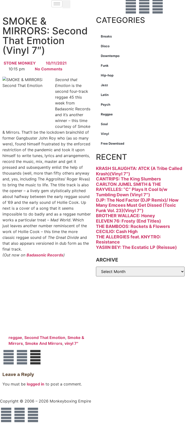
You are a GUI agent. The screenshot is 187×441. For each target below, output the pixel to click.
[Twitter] (144, 6)
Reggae (107, 114)
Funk (105, 65)
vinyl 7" (71, 343)
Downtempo (110, 56)
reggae (15, 337)
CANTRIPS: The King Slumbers (128, 178)
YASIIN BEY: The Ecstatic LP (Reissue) (136, 247)
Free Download (112, 143)
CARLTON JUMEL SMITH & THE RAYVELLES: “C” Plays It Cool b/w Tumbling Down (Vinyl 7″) (131, 189)
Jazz (104, 85)
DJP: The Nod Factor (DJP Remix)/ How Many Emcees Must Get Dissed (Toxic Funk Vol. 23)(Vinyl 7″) (137, 205)
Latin (105, 95)
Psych (105, 104)
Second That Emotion (44, 337)
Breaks (106, 36)
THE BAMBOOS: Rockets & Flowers (133, 226)
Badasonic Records (45, 255)
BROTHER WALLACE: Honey (125, 215)
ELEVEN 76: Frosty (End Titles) (128, 221)
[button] (66, 4)
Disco (105, 46)
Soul (104, 124)
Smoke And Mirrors (43, 343)
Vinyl (105, 134)
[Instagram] (157, 6)
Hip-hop (107, 75)
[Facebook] (131, 6)
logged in (35, 384)
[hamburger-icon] (56, 3)
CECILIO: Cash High (117, 231)
